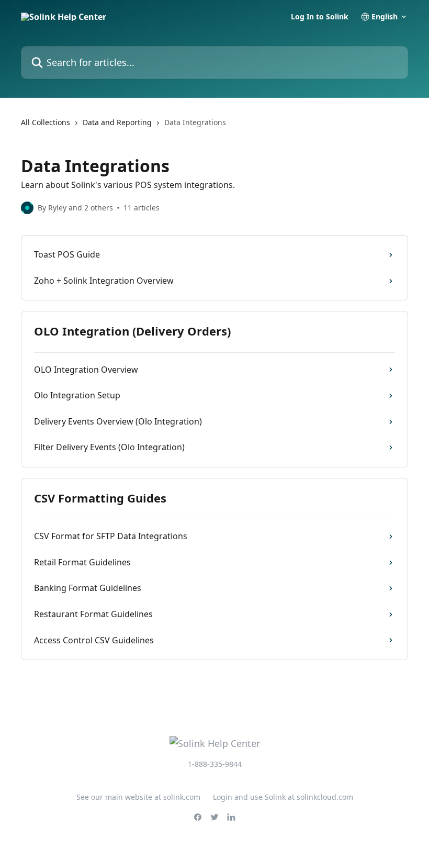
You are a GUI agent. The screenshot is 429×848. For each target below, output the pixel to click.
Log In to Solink (319, 16)
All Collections (45, 122)
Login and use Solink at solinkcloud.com (283, 797)
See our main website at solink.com (138, 797)
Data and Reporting (117, 122)
